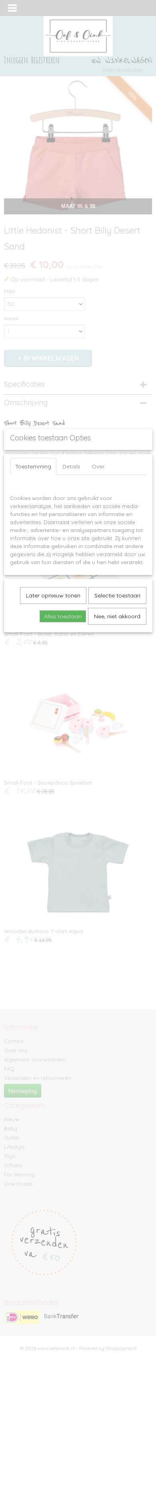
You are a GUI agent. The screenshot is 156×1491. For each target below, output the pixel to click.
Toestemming (33, 466)
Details (71, 466)
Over (98, 466)
